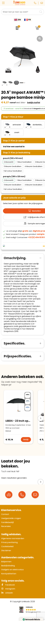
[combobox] (20, 11)
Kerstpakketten (8, 573)
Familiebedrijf (7, 522)
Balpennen (6, 561)
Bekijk (26, 439)
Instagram (10, 588)
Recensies (6, 526)
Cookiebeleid (7, 546)
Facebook (10, 584)
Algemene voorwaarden (12, 538)
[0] (16, 28)
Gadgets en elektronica (12, 569)
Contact (5, 514)
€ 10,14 (9, 439)
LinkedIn (9, 592)
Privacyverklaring (9, 542)
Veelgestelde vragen (11, 518)
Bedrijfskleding (8, 565)
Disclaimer (6, 550)
